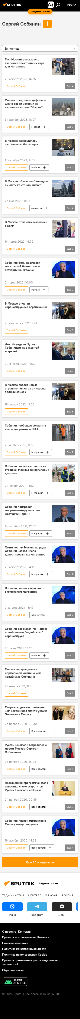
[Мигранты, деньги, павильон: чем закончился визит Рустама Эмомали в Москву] (63, 713)
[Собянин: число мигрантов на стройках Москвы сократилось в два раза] (63, 473)
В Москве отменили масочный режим (26, 224)
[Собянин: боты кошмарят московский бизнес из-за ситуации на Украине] (63, 269)
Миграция (37, 452)
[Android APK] (15, 982)
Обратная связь (12, 970)
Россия (35, 289)
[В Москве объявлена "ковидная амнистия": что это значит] (63, 188)
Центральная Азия (43, 895)
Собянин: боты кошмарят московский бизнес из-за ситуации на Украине (22, 266)
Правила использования (19, 937)
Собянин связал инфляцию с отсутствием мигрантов (24, 590)
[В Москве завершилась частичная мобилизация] (63, 147)
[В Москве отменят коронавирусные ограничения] (63, 310)
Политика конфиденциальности (24, 949)
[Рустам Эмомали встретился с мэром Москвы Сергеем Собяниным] (63, 750)
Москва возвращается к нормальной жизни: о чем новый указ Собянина (23, 673)
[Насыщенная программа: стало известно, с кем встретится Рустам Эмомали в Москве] (63, 788)
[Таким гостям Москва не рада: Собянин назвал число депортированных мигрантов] (63, 554)
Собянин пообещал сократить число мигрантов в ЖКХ (25, 427)
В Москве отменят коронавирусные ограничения (26, 305)
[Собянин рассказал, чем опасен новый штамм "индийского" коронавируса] (63, 635)
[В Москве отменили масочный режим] (63, 229)
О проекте (9, 931)
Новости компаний (15, 943)
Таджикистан (13, 895)
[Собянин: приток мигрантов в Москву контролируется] (63, 827)
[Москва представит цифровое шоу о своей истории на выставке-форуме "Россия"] (63, 107)
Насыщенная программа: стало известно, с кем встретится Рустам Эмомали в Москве (26, 786)
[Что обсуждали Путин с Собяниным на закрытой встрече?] (63, 351)
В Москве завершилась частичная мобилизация (21, 142)
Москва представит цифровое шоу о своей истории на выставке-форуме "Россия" (25, 103)
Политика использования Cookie (24, 954)
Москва (35, 126)
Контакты (24, 931)
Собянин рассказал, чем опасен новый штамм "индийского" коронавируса (27, 632)
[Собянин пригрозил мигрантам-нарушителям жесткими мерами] (63, 513)
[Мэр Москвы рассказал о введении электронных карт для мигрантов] (63, 66)
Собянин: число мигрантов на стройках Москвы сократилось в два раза (27, 469)
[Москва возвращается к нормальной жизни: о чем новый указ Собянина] (63, 675)
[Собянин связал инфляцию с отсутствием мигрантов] (63, 595)
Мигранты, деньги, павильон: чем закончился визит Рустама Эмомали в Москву (26, 711)
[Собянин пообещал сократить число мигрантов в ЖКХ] (63, 432)
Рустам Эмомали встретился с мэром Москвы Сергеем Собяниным (26, 748)
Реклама (43, 937)
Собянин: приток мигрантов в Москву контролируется (25, 822)
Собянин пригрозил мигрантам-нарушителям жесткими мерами (22, 510)
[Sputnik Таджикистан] (12, 6)
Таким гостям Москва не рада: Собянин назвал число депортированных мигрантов (26, 551)
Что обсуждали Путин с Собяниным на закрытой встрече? (22, 347)
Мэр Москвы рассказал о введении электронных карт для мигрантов (24, 63)
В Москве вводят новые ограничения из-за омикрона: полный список (25, 388)
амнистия (36, 208)
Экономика (38, 614)
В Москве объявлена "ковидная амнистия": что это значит (26, 183)
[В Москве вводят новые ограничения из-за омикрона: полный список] (63, 391)
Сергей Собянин (21, 23)
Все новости (38, 731)
